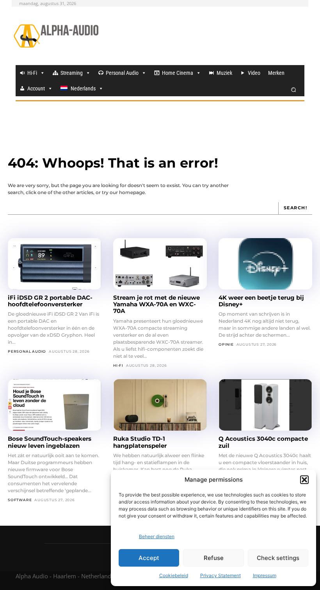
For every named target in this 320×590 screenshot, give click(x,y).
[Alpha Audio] (56, 36)
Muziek (224, 73)
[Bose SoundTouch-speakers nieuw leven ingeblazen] (54, 405)
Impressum (264, 575)
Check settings (278, 558)
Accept (149, 558)
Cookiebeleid (173, 575)
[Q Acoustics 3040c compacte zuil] (265, 405)
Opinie (226, 344)
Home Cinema (177, 73)
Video (254, 73)
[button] (304, 480)
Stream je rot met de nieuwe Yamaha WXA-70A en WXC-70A (156, 304)
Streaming (71, 73)
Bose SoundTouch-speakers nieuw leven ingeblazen (49, 442)
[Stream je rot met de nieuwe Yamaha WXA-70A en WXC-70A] (160, 264)
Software (20, 500)
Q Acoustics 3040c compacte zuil (263, 442)
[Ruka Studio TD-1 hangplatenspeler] (160, 405)
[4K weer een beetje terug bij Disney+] (265, 264)
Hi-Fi (32, 73)
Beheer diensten (156, 536)
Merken (276, 73)
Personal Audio (122, 73)
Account (36, 88)
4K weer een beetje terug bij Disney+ (261, 301)
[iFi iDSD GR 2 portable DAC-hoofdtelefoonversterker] (54, 264)
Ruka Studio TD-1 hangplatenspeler (140, 442)
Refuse (214, 558)
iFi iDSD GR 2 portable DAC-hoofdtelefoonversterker (50, 301)
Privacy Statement (220, 575)
